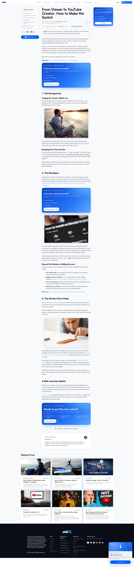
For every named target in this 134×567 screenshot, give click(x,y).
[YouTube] (88, 542)
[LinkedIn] (103, 542)
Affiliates (75, 541)
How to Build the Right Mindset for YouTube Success (63, 60)
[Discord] (91, 542)
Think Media (55, 302)
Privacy (51, 546)
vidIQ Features (63, 540)
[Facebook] (94, 542)
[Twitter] (100, 542)
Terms (51, 548)
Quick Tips (88, 22)
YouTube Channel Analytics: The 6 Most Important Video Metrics (67, 291)
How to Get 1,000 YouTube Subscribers (79, 551)
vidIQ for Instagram (64, 552)
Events (74, 554)
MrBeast (47, 302)
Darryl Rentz (50, 23)
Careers (52, 543)
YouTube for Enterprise (65, 550)
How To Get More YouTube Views (79, 547)
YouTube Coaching (64, 547)
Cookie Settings (53, 551)
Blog (74, 543)
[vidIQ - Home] (4, 2)
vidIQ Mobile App (64, 545)
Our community (46, 395)
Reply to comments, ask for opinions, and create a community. (69, 279)
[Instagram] (97, 543)
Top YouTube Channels (78, 539)
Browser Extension (64, 543)
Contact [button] (52, 539)
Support (52, 541)
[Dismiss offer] (130, 544)
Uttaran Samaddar (46, 21)
